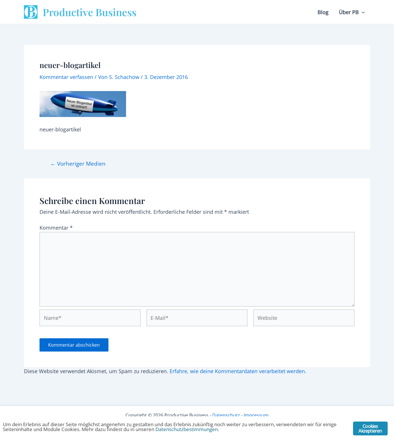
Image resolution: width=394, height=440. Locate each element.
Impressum (256, 415)
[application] (362, 12)
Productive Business (89, 12)
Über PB (349, 12)
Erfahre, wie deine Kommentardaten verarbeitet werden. (238, 371)
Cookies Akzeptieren (370, 428)
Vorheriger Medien (78, 163)
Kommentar (56, 227)
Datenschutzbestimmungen (186, 429)
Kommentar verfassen (66, 76)
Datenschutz (226, 415)
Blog (323, 12)
